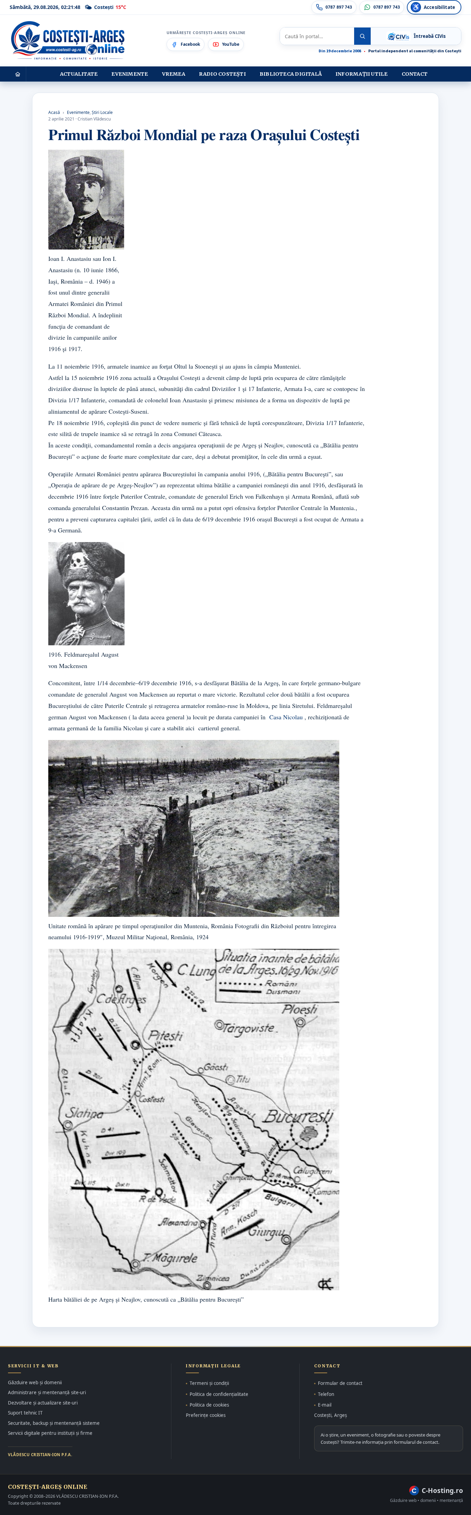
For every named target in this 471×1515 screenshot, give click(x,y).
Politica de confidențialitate (219, 1394)
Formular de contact (340, 1383)
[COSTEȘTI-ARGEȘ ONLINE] (68, 41)
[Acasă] (18, 74)
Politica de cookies (209, 1405)
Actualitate (79, 74)
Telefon (326, 1394)
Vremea (173, 74)
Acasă (54, 112)
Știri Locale (102, 112)
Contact (415, 74)
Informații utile (361, 74)
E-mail (324, 1405)
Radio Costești (222, 74)
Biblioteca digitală (291, 74)
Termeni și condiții (209, 1383)
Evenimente (129, 74)
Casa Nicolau (286, 717)
